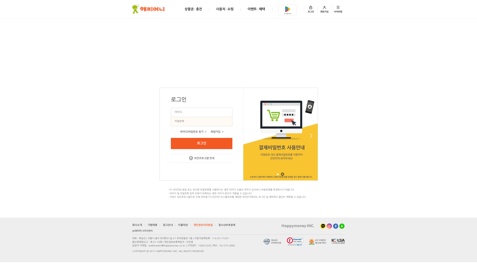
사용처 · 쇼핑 (224, 9)
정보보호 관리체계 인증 (272, 242)
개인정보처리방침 (203, 225)
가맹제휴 (152, 225)
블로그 (342, 226)
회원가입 (324, 12)
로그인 (311, 12)
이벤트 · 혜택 (256, 9)
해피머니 (148, 9)
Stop (282, 174)
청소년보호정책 (226, 225)
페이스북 (335, 226)
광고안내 (168, 225)
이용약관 (183, 225)
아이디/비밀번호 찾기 (191, 131)
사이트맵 (338, 12)
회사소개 (137, 225)
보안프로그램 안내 (204, 158)
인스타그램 (329, 226)
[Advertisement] (238, 47)
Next (311, 135)
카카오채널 (323, 226)
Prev (250, 135)
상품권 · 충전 (193, 9)
